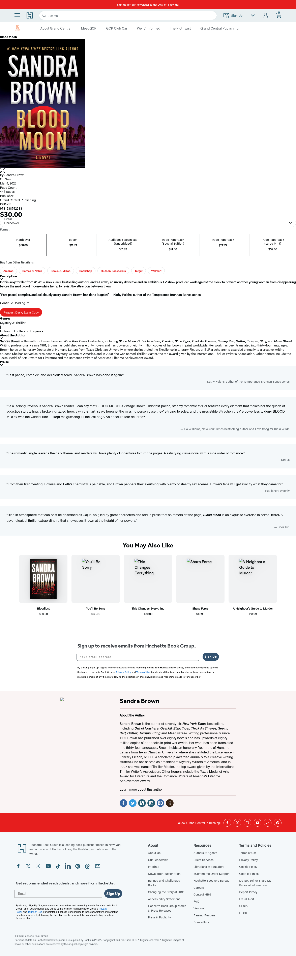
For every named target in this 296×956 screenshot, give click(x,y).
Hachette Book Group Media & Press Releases (167, 908)
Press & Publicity (159, 917)
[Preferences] (253, 15)
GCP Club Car (116, 28)
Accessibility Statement (164, 899)
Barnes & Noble (32, 271)
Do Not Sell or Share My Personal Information (255, 882)
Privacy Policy (248, 860)
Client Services (203, 860)
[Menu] (17, 15)
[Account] (265, 15)
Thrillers (19, 331)
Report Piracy (248, 892)
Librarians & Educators (209, 866)
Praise (4, 362)
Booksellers (201, 922)
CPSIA (243, 906)
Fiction (5, 331)
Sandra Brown (14, 174)
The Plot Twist (180, 28)
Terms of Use (248, 852)
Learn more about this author (142, 789)
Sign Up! (237, 15)
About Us (154, 852)
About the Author (13, 335)
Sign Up (211, 657)
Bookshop (85, 271)
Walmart (156, 271)
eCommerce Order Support (212, 873)
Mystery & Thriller (13, 322)
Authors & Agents (205, 852)
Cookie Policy (248, 866)
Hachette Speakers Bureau (211, 880)
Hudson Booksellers (113, 271)
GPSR (243, 913)
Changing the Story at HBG (166, 892)
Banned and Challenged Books (164, 882)
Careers (199, 887)
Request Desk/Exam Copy (21, 312)
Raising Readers (204, 915)
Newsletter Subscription (164, 873)
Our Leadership (158, 860)
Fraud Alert (246, 899)
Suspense (36, 331)
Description (8, 276)
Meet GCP (88, 28)
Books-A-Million (60, 271)
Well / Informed (148, 28)
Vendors (199, 908)
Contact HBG (202, 894)
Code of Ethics (249, 873)
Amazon (8, 271)
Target (138, 271)
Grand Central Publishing (219, 28)
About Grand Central (55, 28)
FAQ (196, 901)
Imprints (153, 866)
